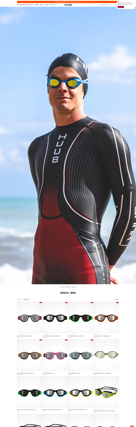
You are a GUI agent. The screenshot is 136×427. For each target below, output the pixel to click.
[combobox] (131, 426)
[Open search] (113, 5)
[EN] (133, 426)
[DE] (131, 426)
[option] (133, 426)
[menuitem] (25, 5)
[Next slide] (118, 355)
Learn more (121, 6)
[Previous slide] (95, 355)
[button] (26, 299)
